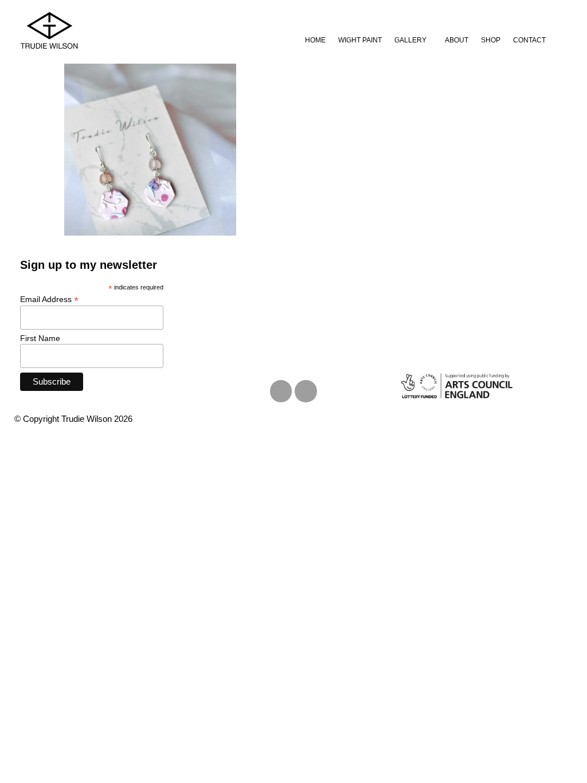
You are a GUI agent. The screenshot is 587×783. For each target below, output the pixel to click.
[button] (413, 40)
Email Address (49, 299)
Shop (490, 40)
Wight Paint (360, 40)
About (456, 40)
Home (315, 40)
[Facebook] (305, 391)
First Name (40, 338)
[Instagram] (281, 391)
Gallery (410, 40)
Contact (529, 40)
